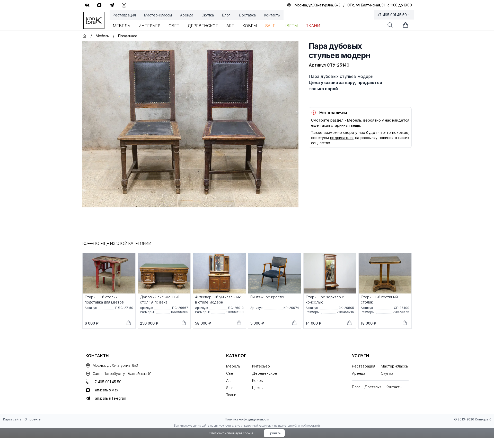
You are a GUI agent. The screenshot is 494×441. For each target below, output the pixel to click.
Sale (270, 25)
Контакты (272, 15)
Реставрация (124, 15)
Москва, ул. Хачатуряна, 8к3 (115, 365)
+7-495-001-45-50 (392, 15)
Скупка (207, 15)
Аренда (186, 15)
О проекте (32, 419)
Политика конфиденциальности (247, 419)
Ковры (249, 25)
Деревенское (203, 25)
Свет (174, 25)
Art (230, 25)
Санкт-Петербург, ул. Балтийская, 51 (122, 373)
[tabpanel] (190, 124)
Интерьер (149, 25)
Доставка (247, 15)
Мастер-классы (158, 15)
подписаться (342, 137)
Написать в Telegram (109, 398)
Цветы (291, 25)
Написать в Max (105, 390)
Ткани (313, 25)
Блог (226, 15)
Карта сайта (12, 419)
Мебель (121, 25)
